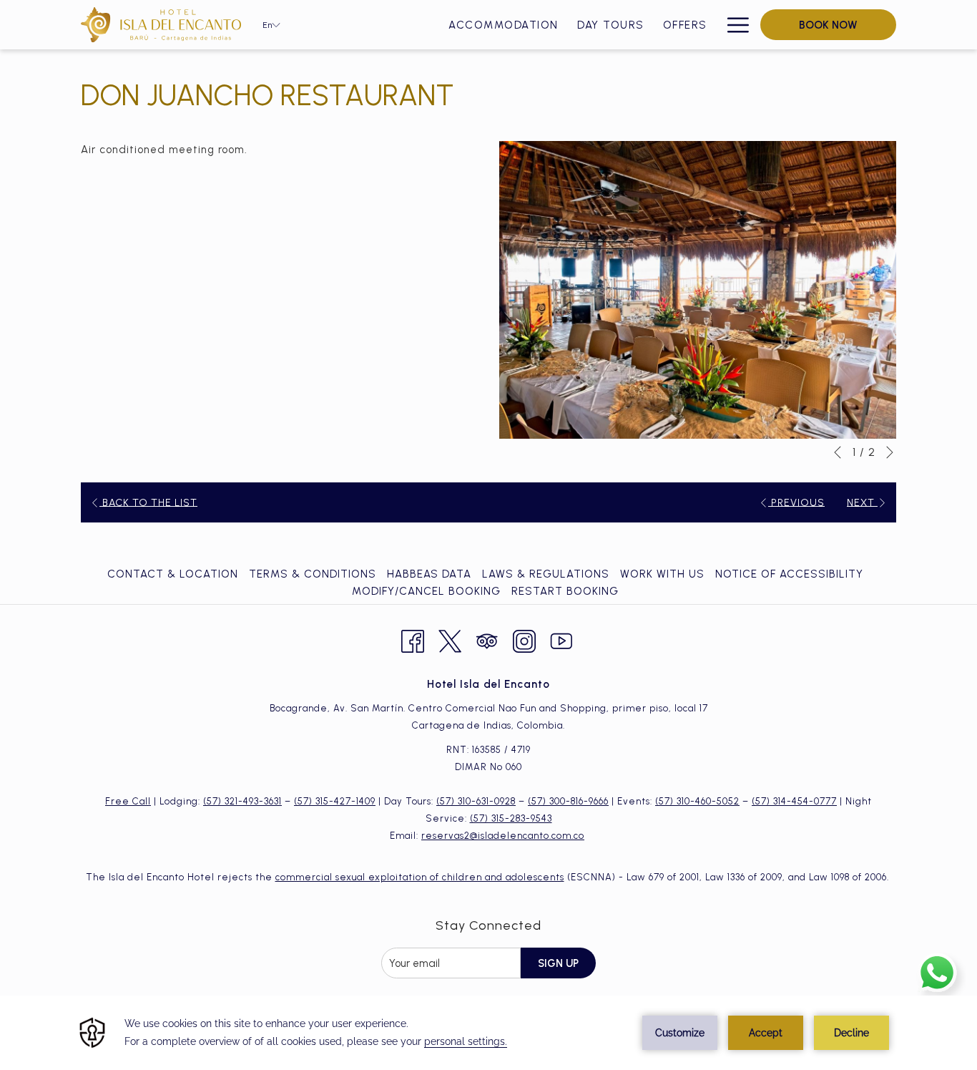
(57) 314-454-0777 (794, 801)
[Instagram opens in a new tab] (524, 639)
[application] (488, 1033)
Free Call (128, 801)
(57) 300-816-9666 (568, 801)
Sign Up (558, 963)
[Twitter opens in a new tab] (449, 639)
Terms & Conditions (312, 574)
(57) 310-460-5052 (697, 801)
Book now (828, 25)
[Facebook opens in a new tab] (412, 639)
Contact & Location (172, 574)
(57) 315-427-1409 (334, 801)
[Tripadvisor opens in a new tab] (487, 639)
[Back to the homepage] (161, 24)
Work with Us (662, 574)
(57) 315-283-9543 (511, 818)
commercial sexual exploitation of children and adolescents (419, 877)
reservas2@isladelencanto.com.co (502, 835)
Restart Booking (565, 591)
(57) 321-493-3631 (242, 801)
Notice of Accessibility (789, 574)
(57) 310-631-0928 (476, 801)
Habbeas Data (429, 574)
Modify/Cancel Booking (426, 591)
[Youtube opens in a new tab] (561, 639)
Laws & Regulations (545, 574)
